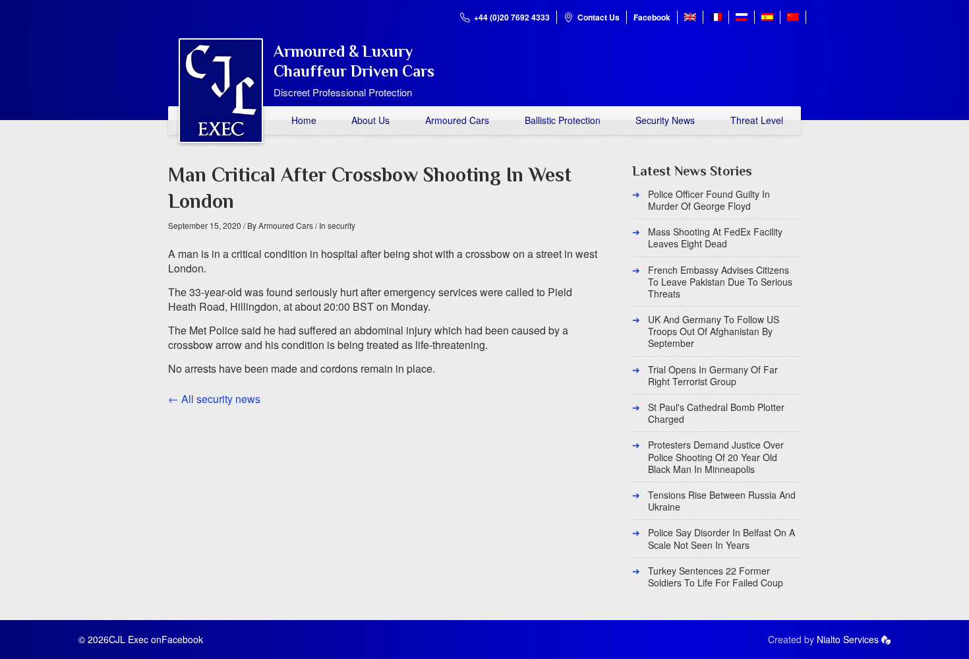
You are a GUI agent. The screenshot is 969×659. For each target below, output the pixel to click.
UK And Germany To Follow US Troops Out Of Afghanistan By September (713, 331)
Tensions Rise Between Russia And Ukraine (722, 500)
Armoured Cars (457, 120)
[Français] (716, 17)
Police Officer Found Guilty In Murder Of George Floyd (709, 199)
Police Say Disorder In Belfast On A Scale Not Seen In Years (721, 538)
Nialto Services (848, 639)
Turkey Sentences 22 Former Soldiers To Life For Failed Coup (715, 576)
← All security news (214, 398)
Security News (665, 120)
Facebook (651, 17)
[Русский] (742, 17)
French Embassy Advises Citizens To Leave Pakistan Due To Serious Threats (720, 281)
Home (303, 120)
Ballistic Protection (563, 120)
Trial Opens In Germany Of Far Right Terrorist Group (713, 375)
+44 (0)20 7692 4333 (512, 17)
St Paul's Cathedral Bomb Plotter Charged (716, 412)
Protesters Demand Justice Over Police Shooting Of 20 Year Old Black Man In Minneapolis (716, 456)
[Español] (767, 17)
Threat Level (756, 120)
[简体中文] (793, 17)
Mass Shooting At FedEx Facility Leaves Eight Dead (715, 237)
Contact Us (598, 17)
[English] (690, 17)
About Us (370, 120)
